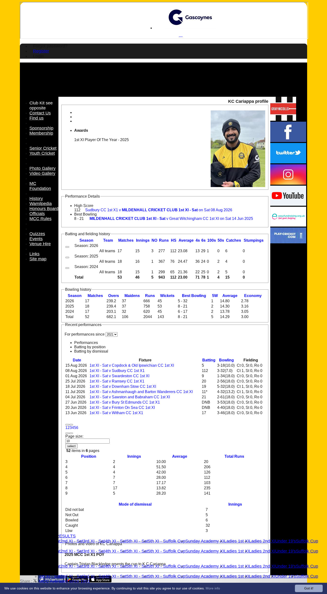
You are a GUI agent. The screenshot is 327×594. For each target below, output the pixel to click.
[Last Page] (71, 433)
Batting (208, 360)
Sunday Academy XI (204, 541)
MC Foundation (40, 186)
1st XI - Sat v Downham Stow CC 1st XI (123, 386)
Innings (134, 456)
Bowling (226, 360)
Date (77, 360)
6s (203, 240)
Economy (253, 296)
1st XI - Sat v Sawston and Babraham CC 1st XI (130, 397)
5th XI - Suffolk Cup (166, 541)
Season (86, 240)
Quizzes (37, 233)
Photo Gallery (42, 168)
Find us (36, 118)
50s (221, 240)
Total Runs (234, 456)
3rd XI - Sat (94, 541)
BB (194, 296)
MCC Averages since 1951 (64, 581)
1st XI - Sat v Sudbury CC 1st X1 (117, 371)
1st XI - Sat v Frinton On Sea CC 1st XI (122, 408)
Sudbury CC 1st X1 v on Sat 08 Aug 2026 (158, 210)
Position (88, 456)
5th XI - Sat (137, 541)
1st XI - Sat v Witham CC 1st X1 (116, 413)
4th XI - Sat (115, 541)
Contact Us (40, 113)
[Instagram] (288, 183)
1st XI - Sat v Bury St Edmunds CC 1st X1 (125, 402)
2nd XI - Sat (71, 541)
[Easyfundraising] (288, 225)
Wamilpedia (40, 203)
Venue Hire (40, 243)
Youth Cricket (42, 153)
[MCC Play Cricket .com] (288, 242)
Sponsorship (41, 128)
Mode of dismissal (135, 504)
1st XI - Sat (49, 576)
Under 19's (285, 541)
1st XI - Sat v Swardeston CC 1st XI (119, 376)
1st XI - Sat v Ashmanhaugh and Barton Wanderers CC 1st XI (141, 392)
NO (154, 240)
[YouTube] (288, 204)
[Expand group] (67, 247)
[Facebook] (288, 141)
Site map (37, 259)
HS (173, 240)
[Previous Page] (71, 424)
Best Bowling (85, 214)
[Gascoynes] (190, 28)
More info (213, 588)
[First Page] (67, 424)
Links (34, 253)
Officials (37, 213)
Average (229, 296)
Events (36, 238)
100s (211, 240)
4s (198, 240)
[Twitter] (288, 162)
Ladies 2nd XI (262, 541)
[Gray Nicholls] (283, 119)
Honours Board (43, 208)
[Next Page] (67, 433)
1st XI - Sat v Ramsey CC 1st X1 (117, 381)
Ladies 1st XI (236, 541)
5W (215, 296)
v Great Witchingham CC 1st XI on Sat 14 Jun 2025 (171, 219)
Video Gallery (42, 173)
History (36, 198)
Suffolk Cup (307, 541)
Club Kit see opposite (41, 105)
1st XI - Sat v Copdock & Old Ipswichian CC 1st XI (132, 365)
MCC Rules (40, 218)
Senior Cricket (42, 148)
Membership (41, 133)
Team (108, 240)
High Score (83, 206)
